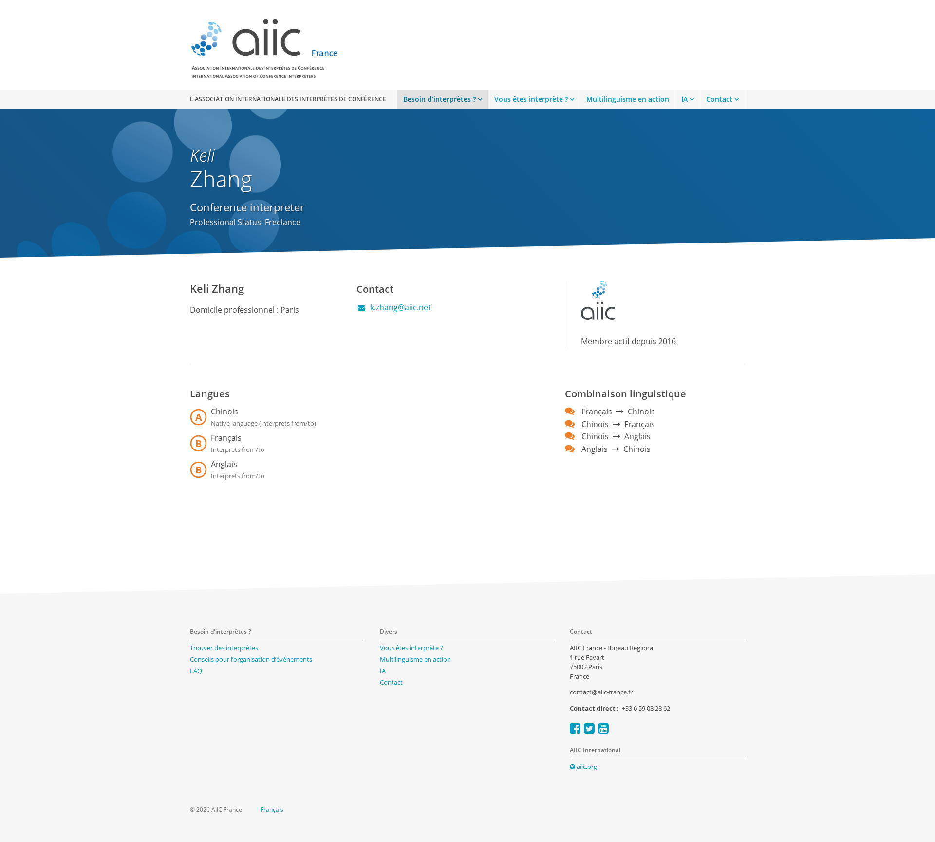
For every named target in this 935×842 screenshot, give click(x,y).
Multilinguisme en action (627, 99)
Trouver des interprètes (224, 647)
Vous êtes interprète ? (531, 99)
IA (684, 99)
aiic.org (586, 766)
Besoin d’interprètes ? (439, 99)
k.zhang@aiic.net (399, 307)
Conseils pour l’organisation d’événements (251, 659)
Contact (719, 99)
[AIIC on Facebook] (575, 728)
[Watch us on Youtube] (603, 728)
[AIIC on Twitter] (589, 728)
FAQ (196, 670)
